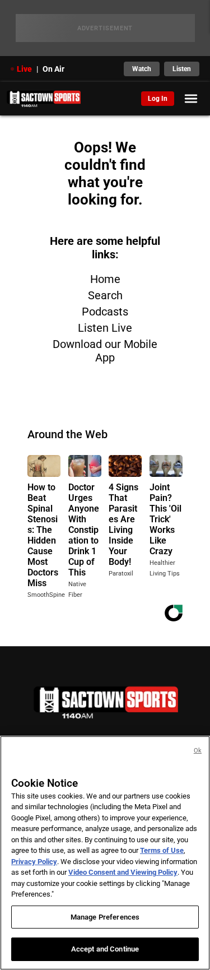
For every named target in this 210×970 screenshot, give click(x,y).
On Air (53, 68)
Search (105, 295)
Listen (181, 69)
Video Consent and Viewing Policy (123, 872)
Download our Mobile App (105, 350)
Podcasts (105, 311)
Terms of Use (162, 850)
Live (24, 68)
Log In (157, 99)
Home (105, 279)
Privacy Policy (34, 861)
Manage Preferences (105, 917)
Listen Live (105, 328)
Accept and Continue (105, 949)
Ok (198, 750)
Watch (141, 69)
